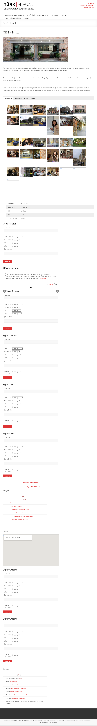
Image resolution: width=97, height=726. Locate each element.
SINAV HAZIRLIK (42, 15)
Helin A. (50, 284)
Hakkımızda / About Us (86, 5)
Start (30, 287)
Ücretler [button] (26, 98)
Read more (43, 278)
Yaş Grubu (7, 240)
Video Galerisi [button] (18, 98)
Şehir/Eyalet (8, 250)
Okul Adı (7, 228)
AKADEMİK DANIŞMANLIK (14, 15)
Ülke (5, 246)
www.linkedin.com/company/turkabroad (22, 516)
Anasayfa (91, 3)
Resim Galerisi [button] (8, 98)
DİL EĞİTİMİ (31, 15)
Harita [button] (33, 98)
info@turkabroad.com (16, 506)
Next (57, 291)
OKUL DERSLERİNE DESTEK (60, 15)
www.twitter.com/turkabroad (19, 513)
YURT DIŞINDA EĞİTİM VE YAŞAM (17, 18)
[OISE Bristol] (13, 106)
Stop (31, 287)
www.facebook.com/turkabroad (20, 509)
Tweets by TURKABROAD (31, 482)
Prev (4, 291)
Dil (5, 243)
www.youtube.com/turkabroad (20, 519)
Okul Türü (7, 236)
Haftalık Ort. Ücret (7, 372)
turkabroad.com (14, 503)
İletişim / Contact (88, 7)
